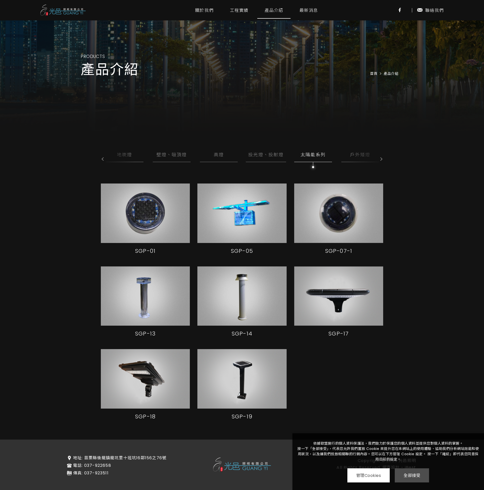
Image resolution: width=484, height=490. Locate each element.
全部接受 (412, 475)
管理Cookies (368, 475)
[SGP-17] (338, 296)
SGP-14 (242, 334)
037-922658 (97, 466)
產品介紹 (274, 10)
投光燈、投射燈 (266, 154)
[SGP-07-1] (338, 213)
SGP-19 (242, 416)
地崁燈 (124, 154)
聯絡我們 (434, 10)
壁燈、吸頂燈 (172, 154)
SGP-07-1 (338, 251)
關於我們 (204, 10)
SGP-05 (242, 251)
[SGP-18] (145, 379)
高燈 (219, 154)
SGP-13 (145, 334)
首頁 (373, 73)
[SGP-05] (241, 213)
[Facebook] (400, 10)
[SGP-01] (145, 213)
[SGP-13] (145, 296)
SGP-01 (145, 251)
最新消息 (308, 10)
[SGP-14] (241, 296)
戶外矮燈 (360, 154)
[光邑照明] (63, 10)
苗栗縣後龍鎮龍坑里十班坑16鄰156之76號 (125, 458)
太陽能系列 (313, 154)
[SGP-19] (241, 379)
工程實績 (239, 10)
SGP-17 (338, 334)
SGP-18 (145, 416)
